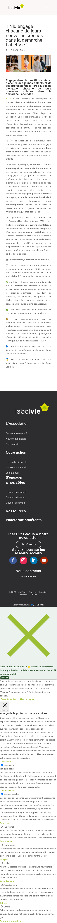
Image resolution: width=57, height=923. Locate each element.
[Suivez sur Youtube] (44, 560)
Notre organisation (16, 438)
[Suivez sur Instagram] (23, 560)
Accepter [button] (30, 699)
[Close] (28, 663)
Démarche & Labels (16, 462)
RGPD (34, 594)
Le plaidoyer (12, 472)
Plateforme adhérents (24, 520)
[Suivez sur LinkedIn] (34, 560)
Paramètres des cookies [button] (12, 699)
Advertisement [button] (7, 881)
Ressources (16, 511)
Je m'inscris (28, 544)
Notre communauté (16, 467)
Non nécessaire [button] (7, 790)
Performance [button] (6, 841)
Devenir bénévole (15, 503)
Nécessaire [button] (5, 761)
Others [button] (3, 903)
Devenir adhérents (16, 497)
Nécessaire (9, 765)
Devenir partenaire (16, 492)
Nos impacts (12, 444)
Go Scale (40, 605)
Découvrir (4, 677)
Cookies (32, 592)
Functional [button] (5, 823)
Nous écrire (30, 576)
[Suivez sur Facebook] (13, 560)
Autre (22, 50)
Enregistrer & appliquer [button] (11, 921)
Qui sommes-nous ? (16, 433)
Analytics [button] (4, 859)
